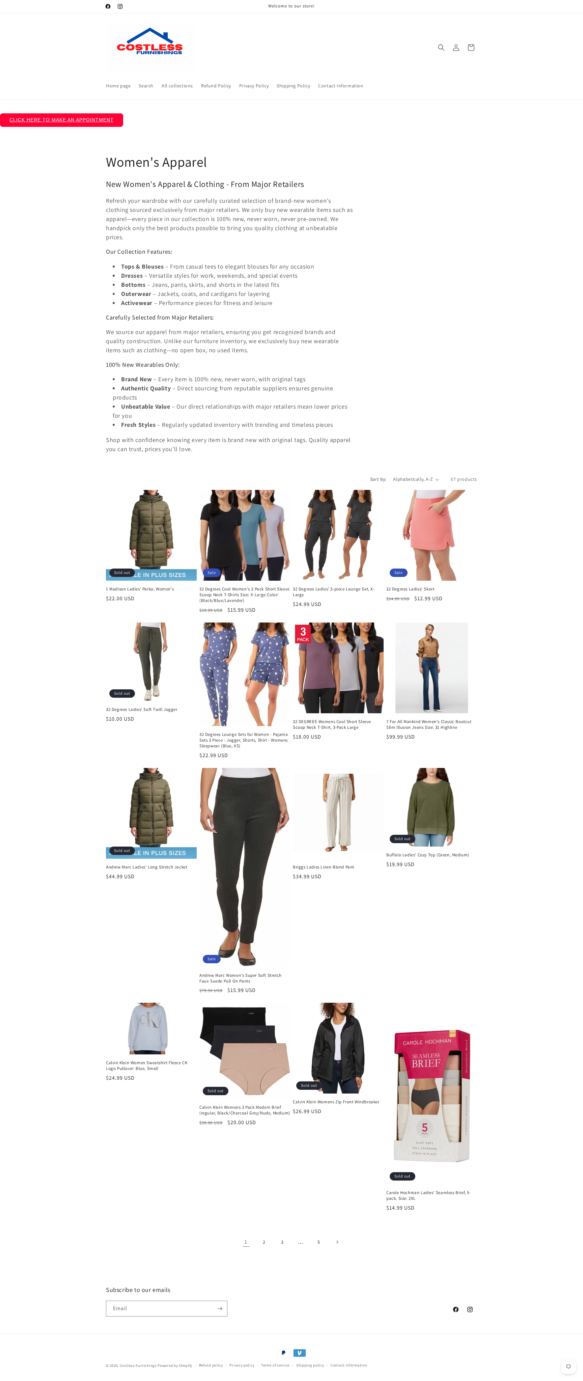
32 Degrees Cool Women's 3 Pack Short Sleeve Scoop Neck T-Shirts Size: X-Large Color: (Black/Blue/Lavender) (244, 594)
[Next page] (337, 1242)
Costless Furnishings (138, 1365)
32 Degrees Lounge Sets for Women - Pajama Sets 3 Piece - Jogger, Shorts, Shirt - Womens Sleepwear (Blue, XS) (243, 740)
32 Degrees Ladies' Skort (410, 589)
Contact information (349, 1365)
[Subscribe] (219, 1309)
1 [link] (246, 1241)
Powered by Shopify (175, 1365)
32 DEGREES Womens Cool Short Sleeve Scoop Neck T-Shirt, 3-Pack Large (332, 724)
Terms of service (275, 1365)
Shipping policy (310, 1365)
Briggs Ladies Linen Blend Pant (323, 867)
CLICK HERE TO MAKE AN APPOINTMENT (61, 119)
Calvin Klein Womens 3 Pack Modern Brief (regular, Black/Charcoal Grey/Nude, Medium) (244, 1110)
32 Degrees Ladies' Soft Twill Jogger (141, 709)
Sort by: (378, 479)
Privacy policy (241, 1365)
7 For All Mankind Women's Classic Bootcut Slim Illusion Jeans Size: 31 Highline (429, 724)
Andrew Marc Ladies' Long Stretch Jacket (146, 867)
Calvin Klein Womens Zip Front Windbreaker (336, 1102)
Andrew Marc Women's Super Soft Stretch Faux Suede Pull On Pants (240, 978)
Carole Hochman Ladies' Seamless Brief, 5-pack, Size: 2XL (428, 1195)
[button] (441, 47)
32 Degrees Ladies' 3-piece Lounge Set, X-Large (334, 592)
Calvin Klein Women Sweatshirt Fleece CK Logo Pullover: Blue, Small (146, 1065)
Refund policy (211, 1365)
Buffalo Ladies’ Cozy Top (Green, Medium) (427, 855)
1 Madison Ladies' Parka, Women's (140, 589)
